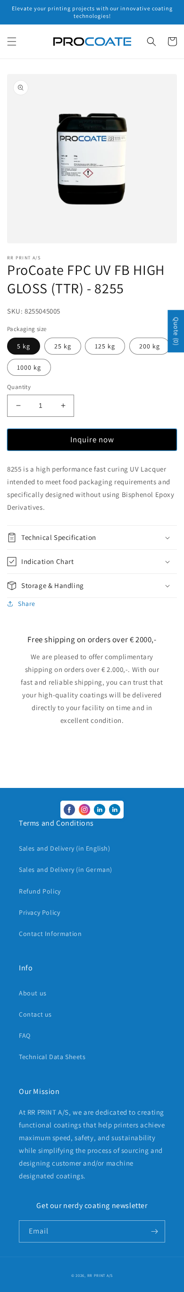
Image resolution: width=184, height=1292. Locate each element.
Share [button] (26, 603)
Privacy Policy (39, 912)
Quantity (19, 387)
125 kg (105, 346)
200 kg (149, 346)
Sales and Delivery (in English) (64, 848)
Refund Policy (40, 891)
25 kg (62, 346)
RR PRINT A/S (100, 1275)
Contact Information (50, 933)
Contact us (35, 1014)
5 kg (23, 346)
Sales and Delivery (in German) (65, 869)
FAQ (25, 1035)
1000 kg (29, 367)
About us (33, 993)
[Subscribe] (154, 1231)
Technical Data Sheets (52, 1056)
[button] (11, 41)
